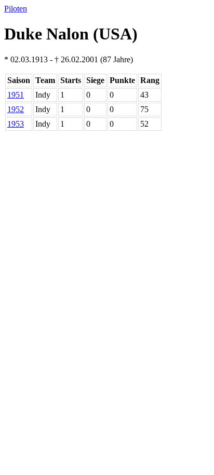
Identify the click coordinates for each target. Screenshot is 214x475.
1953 (15, 123)
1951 (15, 94)
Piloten (15, 8)
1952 (15, 109)
